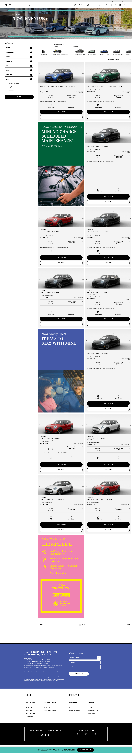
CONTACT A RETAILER (85, 750)
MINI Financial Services (50, 710)
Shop (28, 5)
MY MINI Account (92, 705)
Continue (78, 673)
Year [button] (7, 70)
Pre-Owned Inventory (31, 708)
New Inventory (29, 705)
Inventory (114, 5)
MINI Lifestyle (91, 713)
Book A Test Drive (61, 111)
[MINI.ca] (7, 5)
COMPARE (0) (77, 92)
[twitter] (45, 735)
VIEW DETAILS (61, 117)
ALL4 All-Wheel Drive (74, 710)
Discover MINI (58, 5)
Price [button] (7, 66)
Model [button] (8, 48)
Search (19, 96)
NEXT (128, 625)
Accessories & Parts (93, 710)
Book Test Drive (93, 5)
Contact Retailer (71, 107)
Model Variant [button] (10, 52)
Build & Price (124, 5)
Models (24, 5)
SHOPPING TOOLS (30, 702)
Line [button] (7, 79)
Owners (51, 5)
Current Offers (48, 705)
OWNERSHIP (91, 702)
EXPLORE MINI (73, 702)
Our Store (45, 5)
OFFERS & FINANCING (50, 702)
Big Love (71, 708)
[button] (39, 74)
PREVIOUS (42, 625)
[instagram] (48, 735)
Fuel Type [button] (9, 61)
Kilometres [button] (9, 74)
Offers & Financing (36, 5)
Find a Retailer (29, 716)
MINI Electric (72, 705)
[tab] (19, 48)
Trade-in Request (48, 708)
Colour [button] (8, 57)
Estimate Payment (51, 107)
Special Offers (105, 5)
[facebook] (42, 735)
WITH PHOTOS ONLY (14, 84)
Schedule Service (80, 5)
